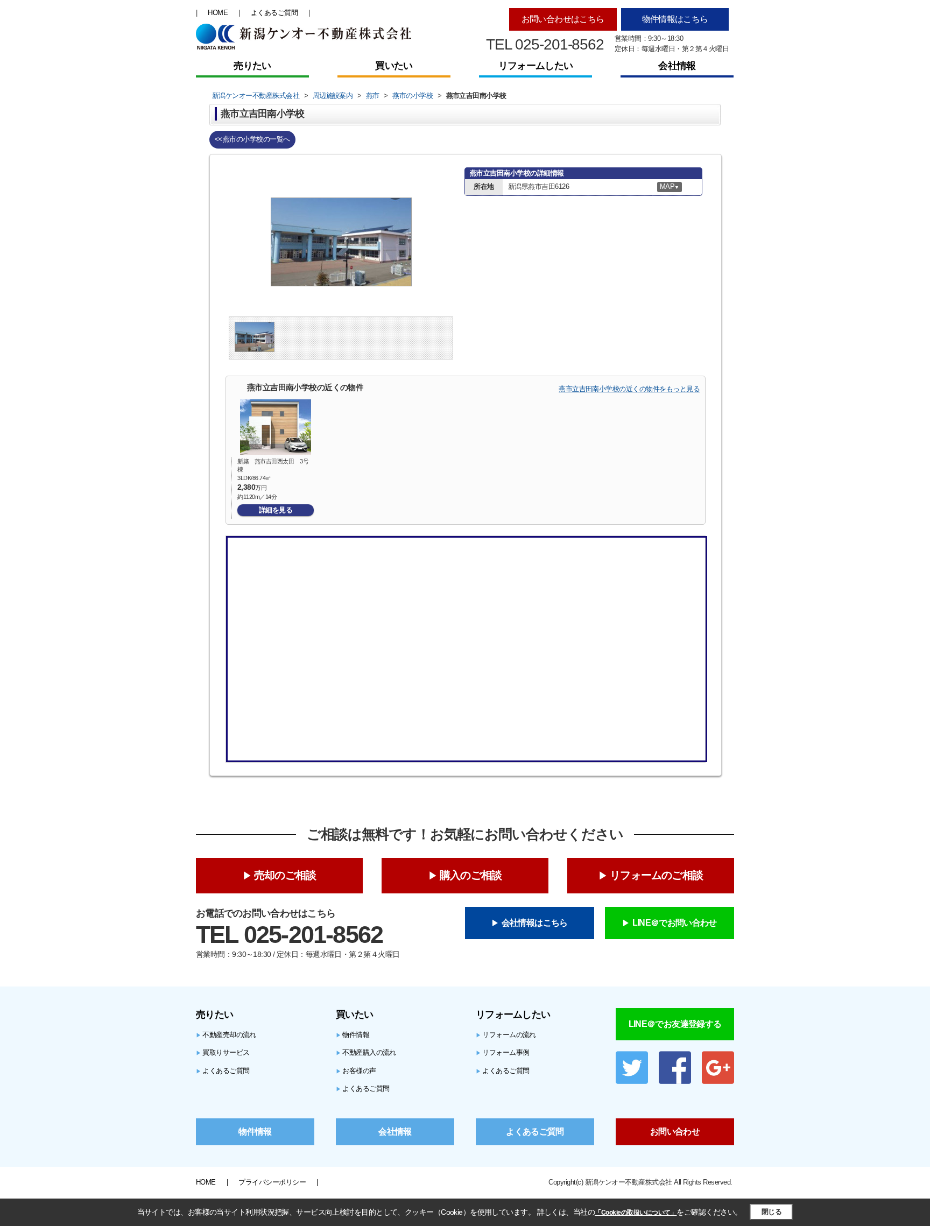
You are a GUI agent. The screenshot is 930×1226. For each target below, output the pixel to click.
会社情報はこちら (535, 922)
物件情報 (352, 1035)
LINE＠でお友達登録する (675, 1023)
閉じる (771, 1212)
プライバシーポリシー (272, 1182)
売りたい (252, 65)
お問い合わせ (675, 1131)
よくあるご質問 (274, 13)
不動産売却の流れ (226, 1035)
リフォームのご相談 (656, 875)
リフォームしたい (535, 65)
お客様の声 (356, 1071)
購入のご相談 (471, 875)
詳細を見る (275, 510)
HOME (218, 13)
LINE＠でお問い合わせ (674, 922)
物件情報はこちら (675, 19)
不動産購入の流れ (366, 1052)
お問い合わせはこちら (563, 19)
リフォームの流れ (506, 1035)
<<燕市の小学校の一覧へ (252, 139)
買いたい (393, 65)
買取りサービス (223, 1052)
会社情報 (676, 65)
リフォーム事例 (503, 1052)
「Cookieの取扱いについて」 (636, 1212)
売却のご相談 (285, 875)
